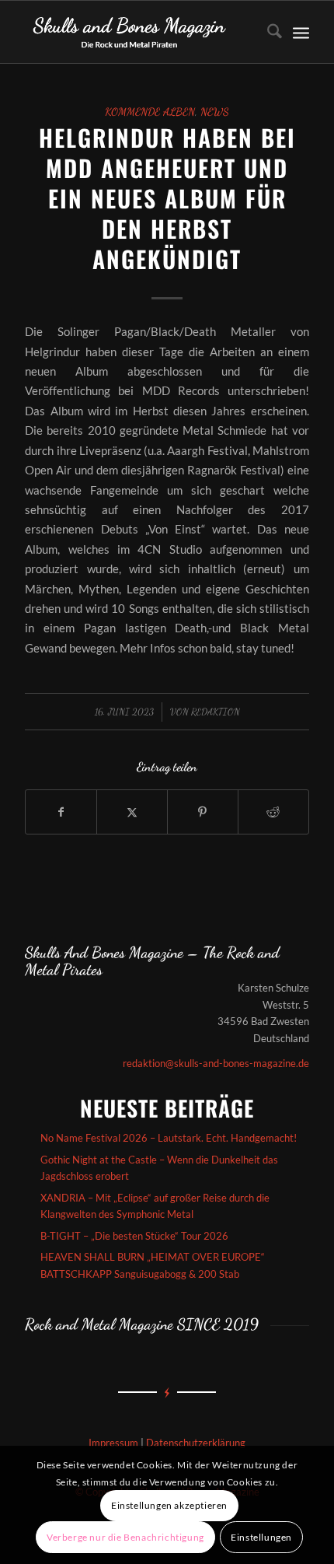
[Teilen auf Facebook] (61, 812)
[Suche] (267, 32)
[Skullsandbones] (138, 32)
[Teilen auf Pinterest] (203, 812)
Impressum (113, 1442)
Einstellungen (261, 1537)
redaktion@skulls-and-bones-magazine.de (216, 1063)
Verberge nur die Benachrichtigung (125, 1537)
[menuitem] (267, 32)
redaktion (215, 711)
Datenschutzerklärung (195, 1442)
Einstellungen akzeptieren (169, 1505)
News (214, 112)
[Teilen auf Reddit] (273, 812)
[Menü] (301, 32)
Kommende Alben (150, 112)
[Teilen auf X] (132, 812)
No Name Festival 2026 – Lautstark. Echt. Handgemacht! (168, 1138)
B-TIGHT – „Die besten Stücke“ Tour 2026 (134, 1236)
